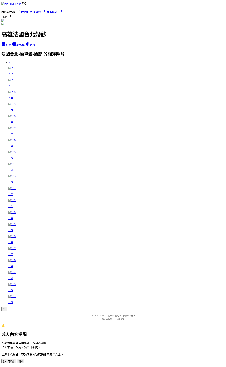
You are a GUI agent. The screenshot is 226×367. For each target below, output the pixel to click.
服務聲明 (120, 319)
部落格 (20, 45)
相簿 (9, 45)
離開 (20, 361)
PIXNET (100, 315)
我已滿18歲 (8, 361)
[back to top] (4, 309)
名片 (32, 45)
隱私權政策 (106, 319)
